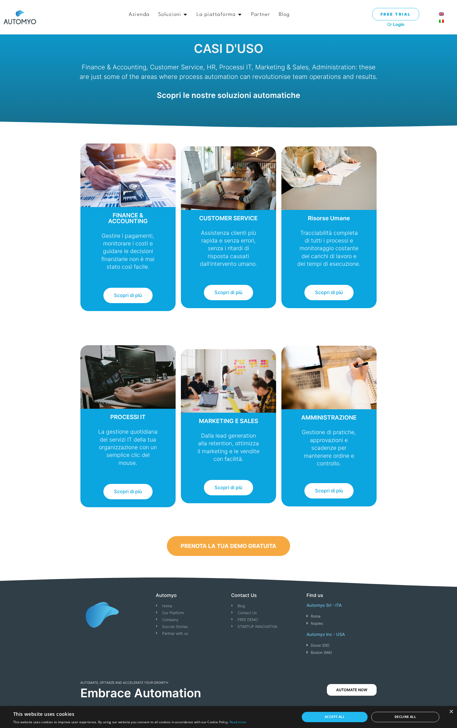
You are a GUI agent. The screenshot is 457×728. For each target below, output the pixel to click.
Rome (316, 616)
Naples (317, 623)
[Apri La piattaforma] (240, 14)
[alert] (228, 717)
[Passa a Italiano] (441, 20)
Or (395, 24)
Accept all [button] (335, 716)
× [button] (451, 712)
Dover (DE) (320, 645)
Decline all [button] (405, 716)
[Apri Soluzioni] (185, 14)
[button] (342, 616)
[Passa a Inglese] (441, 13)
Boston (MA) (321, 652)
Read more (238, 722)
